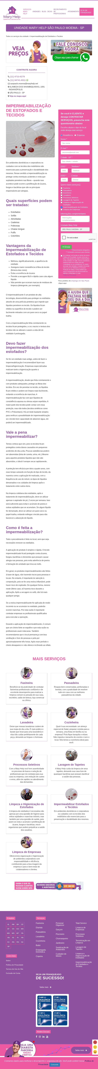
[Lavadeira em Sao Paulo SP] (27, 718)
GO (17, 929)
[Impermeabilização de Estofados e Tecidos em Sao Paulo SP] (71, 800)
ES (13, 929)
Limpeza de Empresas (71, 209)
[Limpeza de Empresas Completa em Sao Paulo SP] (27, 848)
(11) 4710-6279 (17, 76)
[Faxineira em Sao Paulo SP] (27, 678)
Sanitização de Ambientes (62, 948)
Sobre (8, 961)
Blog (44, 11)
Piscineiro (60, 934)
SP (8, 946)
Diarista (39, 928)
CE (22, 924)
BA (18, 924)
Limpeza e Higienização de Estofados (73, 203)
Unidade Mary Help (69, 225)
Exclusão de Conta (13, 973)
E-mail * (64, 148)
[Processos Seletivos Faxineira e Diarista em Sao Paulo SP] (27, 760)
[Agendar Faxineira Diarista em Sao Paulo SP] (26, 53)
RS (18, 942)
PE (13, 938)
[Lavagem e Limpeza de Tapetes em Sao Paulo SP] (71, 760)
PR (22, 938)
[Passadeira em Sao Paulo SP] (71, 678)
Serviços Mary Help (27, 12)
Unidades (37, 11)
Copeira (39, 956)
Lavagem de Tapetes (71, 200)
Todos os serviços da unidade (17, 36)
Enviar (67, 247)
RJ (8, 942)
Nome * (64, 139)
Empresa (80, 135)
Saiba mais (45, 987)
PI (18, 938)
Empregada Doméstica (41, 951)
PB (8, 938)
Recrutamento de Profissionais (60, 12)
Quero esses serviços (70, 185)
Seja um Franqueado (85, 11)
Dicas (49, 11)
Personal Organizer (60, 924)
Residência (68, 135)
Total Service (81, 923)
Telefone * (75, 166)
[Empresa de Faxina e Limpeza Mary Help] (13, 12)
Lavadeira (67, 195)
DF (8, 929)
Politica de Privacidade (69, 275)
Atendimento (73, 11)
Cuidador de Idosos (61, 955)
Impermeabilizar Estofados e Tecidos (71, 806)
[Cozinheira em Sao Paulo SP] (71, 718)
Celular (74, 176)
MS (13, 933)
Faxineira (66, 188)
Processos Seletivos (70, 198)
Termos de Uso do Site (14, 969)
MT (17, 933)
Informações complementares (73, 214)
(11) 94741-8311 (18, 80)
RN (13, 942)
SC (22, 942)
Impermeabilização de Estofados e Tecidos (84, 964)
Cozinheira (67, 193)
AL (8, 924)
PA (22, 933)
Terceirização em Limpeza (83, 942)
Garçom (59, 930)
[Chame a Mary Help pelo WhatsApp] (71, 53)
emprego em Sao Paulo (80, 281)
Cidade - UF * (66, 157)
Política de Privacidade (14, 965)
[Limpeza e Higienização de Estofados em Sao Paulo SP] (27, 800)
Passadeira (67, 190)
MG (8, 933)
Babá (38, 945)
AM (13, 924)
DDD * (63, 166)
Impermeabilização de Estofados (75, 207)
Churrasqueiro (62, 939)
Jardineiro (60, 943)
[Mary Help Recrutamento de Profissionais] (20, 1054)
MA (22, 929)
